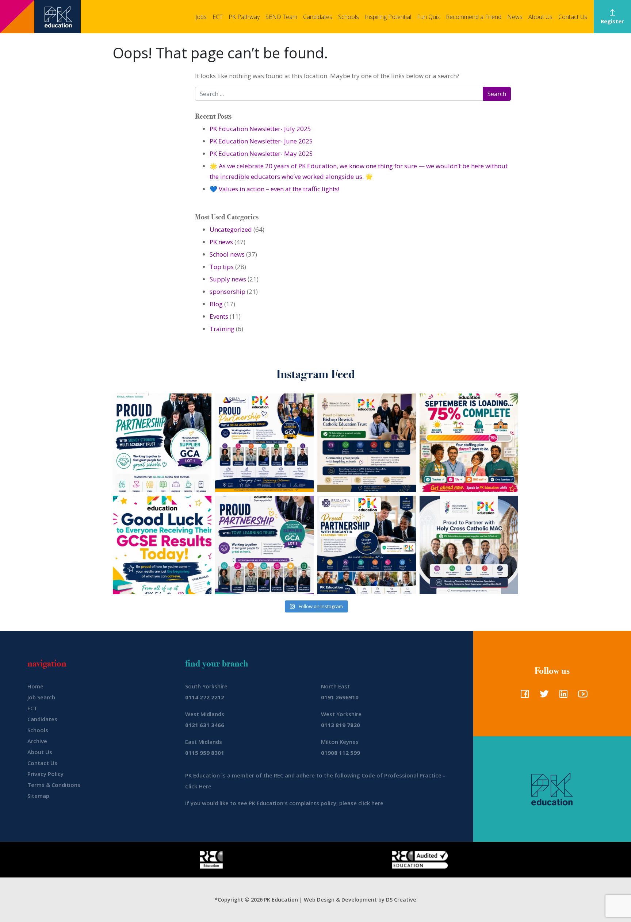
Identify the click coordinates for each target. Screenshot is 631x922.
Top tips (222, 266)
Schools (348, 17)
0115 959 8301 (204, 752)
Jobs (201, 17)
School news (227, 254)
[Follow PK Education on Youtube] (581, 696)
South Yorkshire (206, 686)
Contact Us (572, 17)
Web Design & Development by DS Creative (360, 899)
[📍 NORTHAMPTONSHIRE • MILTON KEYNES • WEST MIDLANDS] (264, 545)
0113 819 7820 (340, 725)
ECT (218, 17)
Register (612, 21)
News (515, 17)
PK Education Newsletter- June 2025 (261, 141)
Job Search (41, 697)
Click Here (198, 786)
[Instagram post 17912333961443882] (469, 442)
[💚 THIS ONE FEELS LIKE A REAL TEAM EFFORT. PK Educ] (162, 442)
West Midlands (204, 714)
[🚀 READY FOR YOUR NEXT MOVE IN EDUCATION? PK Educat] (264, 442)
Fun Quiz (428, 17)
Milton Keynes (340, 741)
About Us (540, 17)
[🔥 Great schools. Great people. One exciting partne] (366, 545)
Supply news (228, 279)
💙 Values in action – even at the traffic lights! (274, 189)
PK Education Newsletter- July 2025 (260, 128)
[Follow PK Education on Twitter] (542, 696)
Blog (216, 304)
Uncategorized (231, 229)
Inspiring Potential (388, 17)
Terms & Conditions (53, 784)
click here (370, 803)
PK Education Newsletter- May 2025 (261, 153)
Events (219, 316)
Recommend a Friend (473, 17)
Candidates (317, 17)
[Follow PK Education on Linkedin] (561, 696)
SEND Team (281, 17)
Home (35, 686)
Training (222, 328)
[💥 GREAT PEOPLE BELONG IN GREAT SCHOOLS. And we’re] (366, 442)
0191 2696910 (340, 697)
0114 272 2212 (204, 697)
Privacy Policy (45, 773)
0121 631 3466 (204, 725)
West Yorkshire (341, 714)
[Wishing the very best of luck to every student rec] (162, 545)
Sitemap (38, 795)
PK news (221, 242)
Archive (37, 741)
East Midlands (203, 741)
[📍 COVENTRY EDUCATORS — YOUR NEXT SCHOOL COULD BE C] (469, 545)
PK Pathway (244, 17)
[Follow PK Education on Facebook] (523, 696)
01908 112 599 (340, 752)
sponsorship (227, 291)
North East (335, 686)
